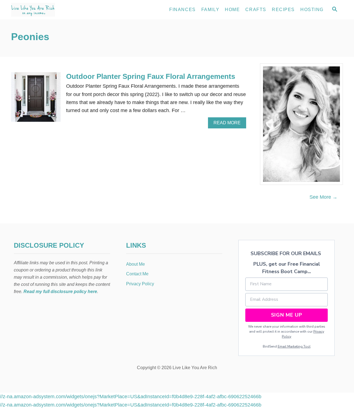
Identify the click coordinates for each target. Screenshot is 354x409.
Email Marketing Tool (294, 346)
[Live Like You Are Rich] (61, 9)
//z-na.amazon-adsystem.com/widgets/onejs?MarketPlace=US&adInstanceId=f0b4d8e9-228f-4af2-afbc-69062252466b (130, 396)
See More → (323, 197)
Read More (229, 124)
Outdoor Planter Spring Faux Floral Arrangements (150, 76)
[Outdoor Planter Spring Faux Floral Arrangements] (36, 99)
